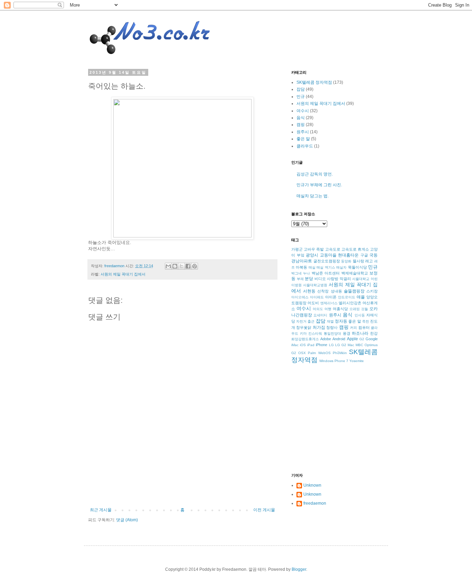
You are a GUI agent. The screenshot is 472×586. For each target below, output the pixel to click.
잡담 (300, 89)
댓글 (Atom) (127, 519)
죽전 (365, 321)
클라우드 (304, 146)
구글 (364, 255)
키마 (303, 333)
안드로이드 (346, 297)
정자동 (341, 321)
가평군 (297, 249)
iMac (295, 345)
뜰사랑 (358, 261)
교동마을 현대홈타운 (339, 255)
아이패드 (317, 297)
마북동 (301, 267)
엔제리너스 (329, 303)
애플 (361, 297)
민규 (300, 96)
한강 (374, 333)
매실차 (341, 267)
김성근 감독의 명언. (314, 174)
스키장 (372, 291)
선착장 (323, 291)
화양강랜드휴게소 (305, 339)
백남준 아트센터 (326, 273)
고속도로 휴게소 (355, 249)
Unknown (312, 485)
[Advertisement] (182, 488)
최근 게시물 (101, 509)
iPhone (321, 345)
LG (331, 345)
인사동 (360, 315)
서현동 (309, 291)
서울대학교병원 (315, 285)
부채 (300, 279)
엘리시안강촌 (350, 303)
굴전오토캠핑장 (326, 261)
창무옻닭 (303, 327)
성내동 (336, 291)
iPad (310, 345)
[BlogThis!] (174, 266)
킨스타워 (315, 333)
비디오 (320, 279)
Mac (351, 345)
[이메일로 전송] (168, 266)
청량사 (332, 327)
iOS (303, 345)
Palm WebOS (319, 353)
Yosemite (356, 361)
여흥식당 (340, 309)
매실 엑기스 (326, 267)
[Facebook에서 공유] (188, 266)
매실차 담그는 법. (312, 195)
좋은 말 (303, 138)
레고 (369, 261)
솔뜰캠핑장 (354, 291)
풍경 (346, 333)
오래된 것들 (358, 309)
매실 (312, 267)
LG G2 (340, 345)
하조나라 (360, 333)
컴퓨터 (364, 327)
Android (338, 339)
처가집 (319, 327)
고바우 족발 (314, 249)
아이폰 (331, 297)
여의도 (318, 309)
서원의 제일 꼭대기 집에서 (123, 274)
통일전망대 (332, 333)
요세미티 (320, 315)
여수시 (302, 110)
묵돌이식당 (357, 267)
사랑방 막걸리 (339, 279)
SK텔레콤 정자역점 (314, 82)
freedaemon (314, 503)
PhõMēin (340, 353)
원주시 (302, 131)
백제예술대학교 (354, 273)
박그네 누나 (300, 273)
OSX (302, 353)
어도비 (313, 303)
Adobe (325, 339)
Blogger (299, 569)
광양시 (312, 255)
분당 (309, 278)
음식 (300, 117)
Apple (352, 338)
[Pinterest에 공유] (194, 266)
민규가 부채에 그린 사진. (319, 184)
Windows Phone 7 (333, 361)
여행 (327, 309)
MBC (359, 345)
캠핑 (300, 124)
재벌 (330, 321)
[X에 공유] (181, 266)
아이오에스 (300, 297)
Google (372, 339)
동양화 (346, 261)
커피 (353, 328)
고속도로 (332, 249)
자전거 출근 (305, 321)
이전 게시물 (264, 509)
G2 (361, 339)
